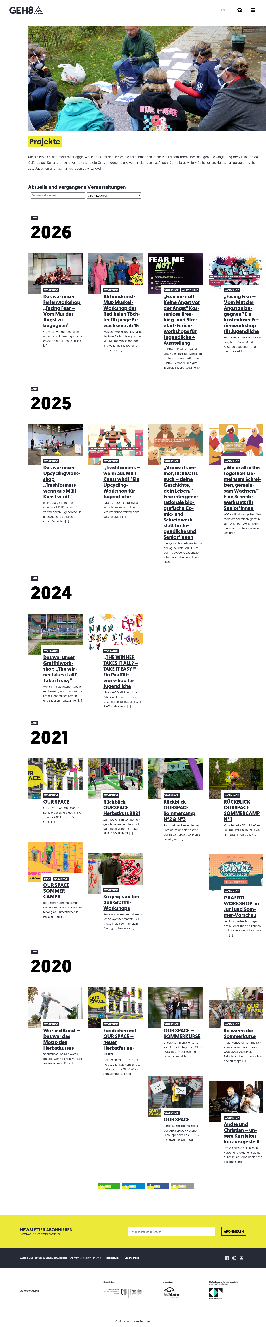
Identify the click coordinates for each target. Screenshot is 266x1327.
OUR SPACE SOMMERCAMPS (56, 891)
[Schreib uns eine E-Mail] (242, 1258)
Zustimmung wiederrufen (133, 1321)
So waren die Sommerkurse (240, 1033)
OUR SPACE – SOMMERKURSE (182, 1033)
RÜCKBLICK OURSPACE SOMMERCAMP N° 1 (242, 810)
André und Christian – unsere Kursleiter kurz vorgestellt (242, 1133)
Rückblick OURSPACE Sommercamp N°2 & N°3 (179, 810)
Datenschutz (132, 1258)
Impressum (112, 1258)
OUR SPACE (56, 801)
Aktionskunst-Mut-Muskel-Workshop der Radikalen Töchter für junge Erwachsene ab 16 (121, 311)
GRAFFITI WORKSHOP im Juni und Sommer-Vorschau (241, 906)
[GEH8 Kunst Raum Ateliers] (26, 10)
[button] (109, 1186)
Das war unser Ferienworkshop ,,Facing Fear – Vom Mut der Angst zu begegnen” (62, 311)
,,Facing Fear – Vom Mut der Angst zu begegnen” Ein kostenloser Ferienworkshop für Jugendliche (241, 314)
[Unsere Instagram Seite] (234, 1258)
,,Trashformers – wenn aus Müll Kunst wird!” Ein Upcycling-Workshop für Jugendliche (121, 482)
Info (47, 878)
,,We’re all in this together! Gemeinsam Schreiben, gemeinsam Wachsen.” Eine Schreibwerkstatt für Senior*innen (242, 488)
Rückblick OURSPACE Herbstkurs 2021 (121, 807)
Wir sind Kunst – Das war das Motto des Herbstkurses (61, 1039)
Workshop (51, 290)
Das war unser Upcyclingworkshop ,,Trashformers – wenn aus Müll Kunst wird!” (61, 482)
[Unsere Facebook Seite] (227, 1258)
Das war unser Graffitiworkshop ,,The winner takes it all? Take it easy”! (60, 669)
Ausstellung (190, 290)
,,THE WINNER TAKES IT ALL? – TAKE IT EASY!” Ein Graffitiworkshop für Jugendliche (120, 672)
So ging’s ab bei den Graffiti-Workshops (121, 902)
